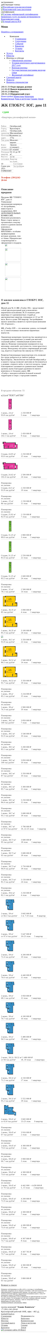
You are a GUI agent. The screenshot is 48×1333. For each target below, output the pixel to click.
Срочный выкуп (13, 77)
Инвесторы (19, 96)
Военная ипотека (19, 68)
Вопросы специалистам (17, 82)
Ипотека (4, 1321)
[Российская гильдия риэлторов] (16, 7)
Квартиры (29, 96)
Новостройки (7, 96)
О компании (20, 39)
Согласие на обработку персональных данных (14, 1302)
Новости (10, 80)
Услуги (9, 53)
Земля (40, 99)
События (19, 43)
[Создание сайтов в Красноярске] (13, 1330)
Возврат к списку (9, 1285)
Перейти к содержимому (12, 32)
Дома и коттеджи (22, 99)
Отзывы (18, 48)
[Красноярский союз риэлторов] (16, 9)
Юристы (10, 56)
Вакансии (19, 46)
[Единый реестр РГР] (11, 21)
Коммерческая (7, 99)
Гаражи (34, 99)
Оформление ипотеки (22, 60)
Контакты (19, 51)
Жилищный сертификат (23, 75)
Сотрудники (20, 41)
